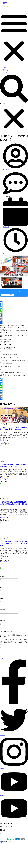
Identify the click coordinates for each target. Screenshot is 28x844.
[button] (14, 37)
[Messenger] (14, 305)
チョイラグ (6, 169)
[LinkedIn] (14, 315)
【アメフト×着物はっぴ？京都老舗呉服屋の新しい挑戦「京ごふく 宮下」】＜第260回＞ (14, 543)
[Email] (14, 317)
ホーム (5, 2)
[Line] (14, 310)
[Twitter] (14, 307)
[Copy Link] (14, 320)
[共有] (14, 322)
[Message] (14, 312)
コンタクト (6, 7)
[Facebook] (14, 302)
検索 (1, 103)
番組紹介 (5, 3)
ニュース (5, 5)
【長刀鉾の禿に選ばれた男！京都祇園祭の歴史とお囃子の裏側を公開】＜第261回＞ (13, 504)
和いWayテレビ (4, 440)
